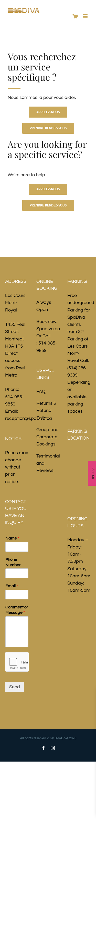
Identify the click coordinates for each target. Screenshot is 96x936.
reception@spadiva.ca (28, 418)
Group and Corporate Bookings (47, 437)
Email (11, 586)
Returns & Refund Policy (46, 410)
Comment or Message (16, 610)
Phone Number (13, 562)
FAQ (41, 391)
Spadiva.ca (48, 328)
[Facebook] (43, 748)
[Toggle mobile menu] (85, 16)
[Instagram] (53, 748)
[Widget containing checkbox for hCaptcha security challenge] (17, 662)
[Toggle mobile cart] (75, 16)
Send (14, 686)
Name (12, 538)
